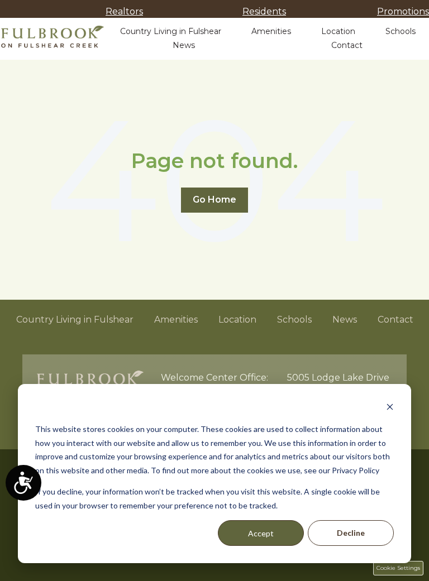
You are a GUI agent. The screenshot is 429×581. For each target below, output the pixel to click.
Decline (351, 532)
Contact (347, 45)
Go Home (214, 199)
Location (338, 31)
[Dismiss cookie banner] (390, 408)
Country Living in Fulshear (170, 31)
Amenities (271, 31)
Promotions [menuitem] (403, 11)
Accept (261, 533)
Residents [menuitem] (264, 11)
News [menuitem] (344, 319)
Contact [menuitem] (395, 319)
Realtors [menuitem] (124, 11)
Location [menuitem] (237, 319)
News (184, 45)
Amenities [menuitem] (176, 319)
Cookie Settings (398, 568)
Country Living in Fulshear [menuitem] (75, 319)
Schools (400, 31)
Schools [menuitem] (294, 319)
